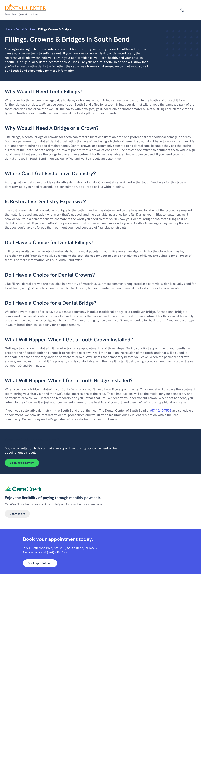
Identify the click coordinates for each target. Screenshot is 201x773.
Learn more (17, 514)
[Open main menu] (192, 10)
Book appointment (22, 463)
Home (8, 29)
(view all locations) (28, 14)
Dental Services (25, 29)
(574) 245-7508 (160, 410)
